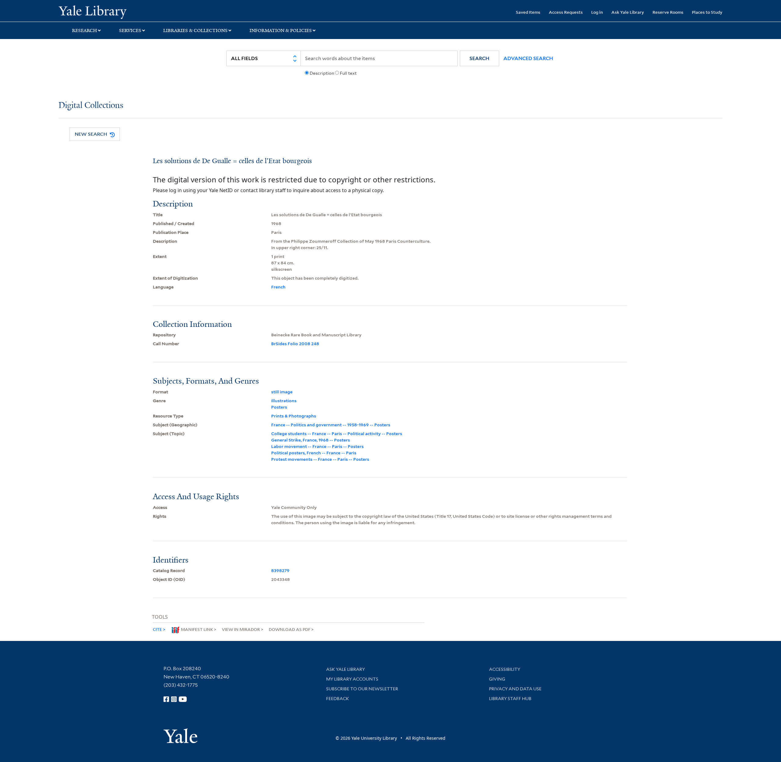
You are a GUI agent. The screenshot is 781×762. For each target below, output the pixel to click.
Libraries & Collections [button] (195, 30)
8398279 (280, 570)
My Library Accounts (352, 679)
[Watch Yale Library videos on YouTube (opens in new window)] (183, 699)
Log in (597, 12)
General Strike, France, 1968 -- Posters (310, 440)
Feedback (337, 698)
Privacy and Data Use (515, 688)
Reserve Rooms (668, 12)
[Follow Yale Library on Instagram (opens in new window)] (174, 699)
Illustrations (284, 400)
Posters (279, 407)
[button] (479, 58)
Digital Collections (91, 105)
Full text (348, 73)
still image (282, 391)
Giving (497, 679)
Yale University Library (108, 11)
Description (322, 73)
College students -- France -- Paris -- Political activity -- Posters (336, 433)
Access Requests (566, 12)
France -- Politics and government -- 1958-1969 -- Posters (330, 424)
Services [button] (130, 30)
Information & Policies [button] (281, 30)
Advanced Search (528, 58)
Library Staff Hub (510, 698)
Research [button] (84, 30)
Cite (157, 629)
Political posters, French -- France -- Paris (313, 452)
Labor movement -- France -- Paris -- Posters (317, 446)
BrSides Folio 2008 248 (295, 343)
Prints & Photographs (293, 415)
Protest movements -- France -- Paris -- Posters (320, 459)
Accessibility (504, 669)
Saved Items (528, 12)
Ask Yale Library (627, 12)
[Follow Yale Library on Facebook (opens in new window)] (166, 699)
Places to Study (707, 12)
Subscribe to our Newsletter (362, 688)
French (278, 286)
